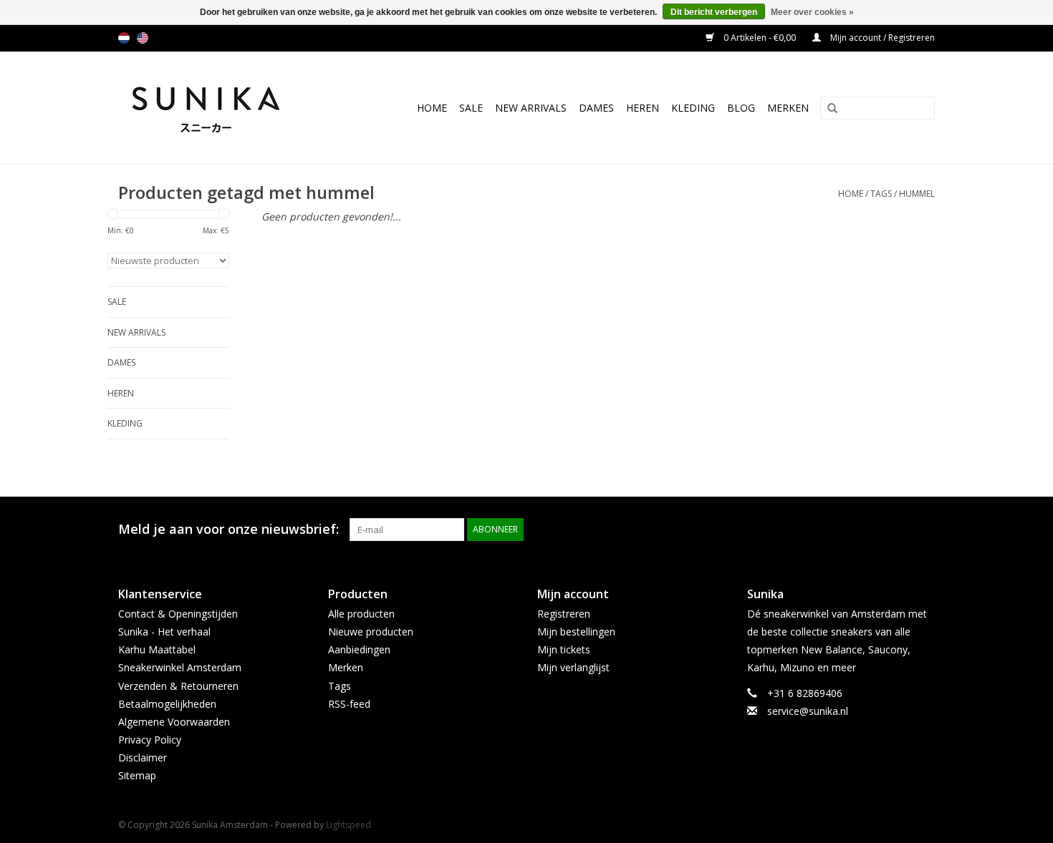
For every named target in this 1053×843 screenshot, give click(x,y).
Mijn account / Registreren (881, 37)
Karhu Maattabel (157, 649)
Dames (596, 107)
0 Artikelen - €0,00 (759, 37)
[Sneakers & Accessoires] (221, 107)
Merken (788, 107)
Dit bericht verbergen (713, 12)
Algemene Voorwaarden (174, 722)
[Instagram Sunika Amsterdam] (923, 529)
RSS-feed (349, 704)
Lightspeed (348, 825)
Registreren (563, 613)
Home (432, 107)
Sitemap (137, 775)
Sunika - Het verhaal (164, 631)
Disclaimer (142, 757)
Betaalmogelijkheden (167, 704)
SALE (471, 107)
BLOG (741, 107)
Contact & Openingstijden (178, 613)
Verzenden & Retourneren (178, 686)
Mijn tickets (563, 649)
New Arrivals (531, 107)
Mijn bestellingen (576, 631)
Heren (642, 107)
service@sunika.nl (807, 711)
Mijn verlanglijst (573, 667)
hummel (917, 193)
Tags (881, 193)
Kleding (693, 107)
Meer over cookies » (812, 12)
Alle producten (361, 613)
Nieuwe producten (370, 631)
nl (124, 38)
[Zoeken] (827, 109)
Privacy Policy (149, 739)
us (142, 38)
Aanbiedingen (359, 649)
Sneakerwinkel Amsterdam (179, 667)
